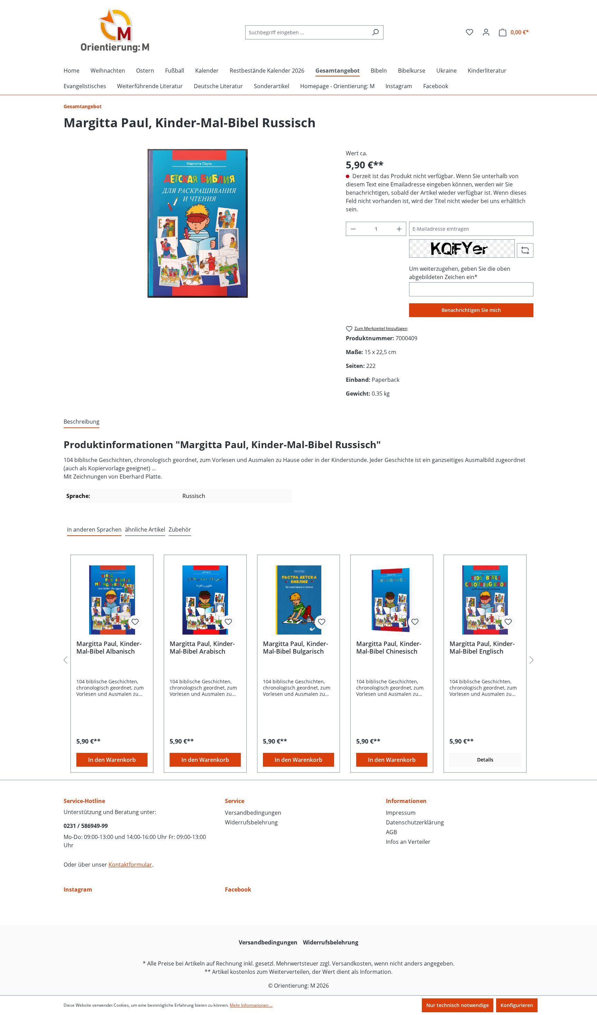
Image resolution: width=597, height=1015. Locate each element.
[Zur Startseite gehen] (115, 30)
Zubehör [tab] (180, 529)
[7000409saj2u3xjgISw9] (198, 223)
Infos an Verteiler (408, 842)
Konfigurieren (517, 1005)
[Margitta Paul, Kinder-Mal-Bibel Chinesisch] (391, 600)
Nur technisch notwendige (457, 1005)
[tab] (82, 422)
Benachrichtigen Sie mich (471, 310)
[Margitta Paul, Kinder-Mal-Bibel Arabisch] (205, 600)
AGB (391, 832)
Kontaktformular (130, 864)
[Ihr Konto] (486, 32)
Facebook (238, 889)
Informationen (406, 801)
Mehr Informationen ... (251, 1005)
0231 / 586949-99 (86, 826)
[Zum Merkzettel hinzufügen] (135, 622)
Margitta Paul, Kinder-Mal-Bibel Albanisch (109, 647)
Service (234, 801)
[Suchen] (375, 32)
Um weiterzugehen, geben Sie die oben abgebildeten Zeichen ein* (459, 273)
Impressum (401, 812)
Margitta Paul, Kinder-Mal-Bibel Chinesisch (388, 647)
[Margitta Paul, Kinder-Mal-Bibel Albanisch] (112, 600)
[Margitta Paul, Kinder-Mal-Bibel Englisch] (485, 600)
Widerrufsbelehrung (251, 822)
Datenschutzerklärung (415, 822)
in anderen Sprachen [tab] (94, 529)
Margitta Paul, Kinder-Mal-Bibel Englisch (482, 647)
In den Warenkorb (112, 760)
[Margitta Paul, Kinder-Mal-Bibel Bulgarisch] (298, 600)
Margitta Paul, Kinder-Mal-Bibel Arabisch (202, 647)
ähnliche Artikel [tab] (145, 529)
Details (485, 759)
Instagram (78, 889)
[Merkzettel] (469, 32)
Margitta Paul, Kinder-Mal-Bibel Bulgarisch (295, 647)
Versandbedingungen (253, 812)
